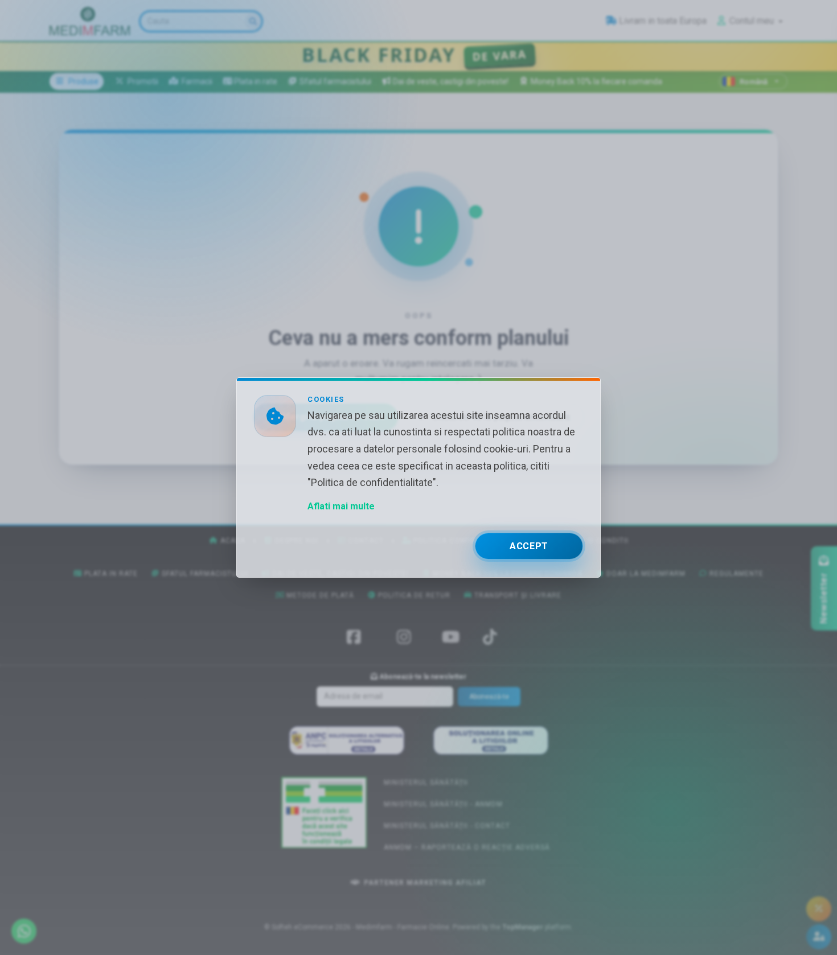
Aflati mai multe (341, 506)
